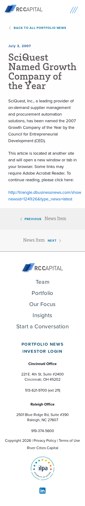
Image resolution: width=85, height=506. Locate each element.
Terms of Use (69, 441)
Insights (42, 315)
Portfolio (42, 293)
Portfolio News (42, 344)
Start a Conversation (42, 326)
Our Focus (42, 304)
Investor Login (42, 351)
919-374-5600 (42, 431)
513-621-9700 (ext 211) (42, 390)
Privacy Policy (45, 441)
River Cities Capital (42, 448)
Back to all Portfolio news (40, 28)
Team (43, 282)
